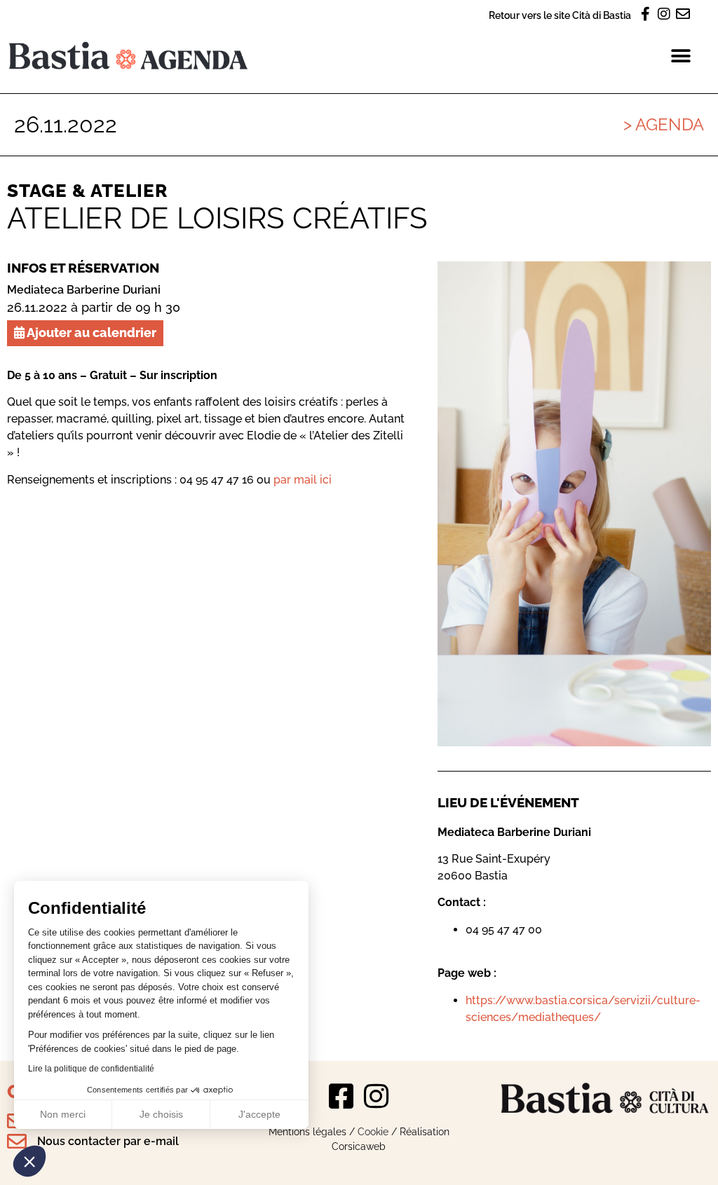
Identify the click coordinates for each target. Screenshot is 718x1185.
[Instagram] (377, 1096)
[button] (29, 1161)
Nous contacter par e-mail (108, 1141)
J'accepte (259, 1114)
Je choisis (161, 1114)
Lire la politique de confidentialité (91, 1069)
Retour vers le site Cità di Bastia (560, 15)
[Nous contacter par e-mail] (17, 1141)
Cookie (373, 1131)
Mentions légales (307, 1131)
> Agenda (663, 124)
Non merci (63, 1114)
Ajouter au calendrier (90, 332)
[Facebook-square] (341, 1096)
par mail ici (302, 479)
